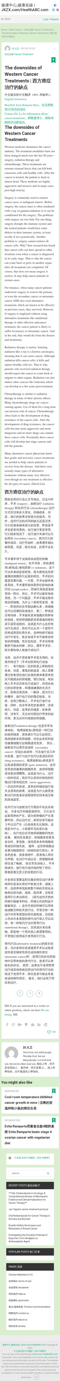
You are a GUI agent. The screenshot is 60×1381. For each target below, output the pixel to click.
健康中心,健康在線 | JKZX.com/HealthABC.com (24, 7)
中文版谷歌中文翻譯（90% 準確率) (30, 1351)
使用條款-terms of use (20, 1281)
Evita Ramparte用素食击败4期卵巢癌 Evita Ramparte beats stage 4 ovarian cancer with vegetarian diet (29, 1134)
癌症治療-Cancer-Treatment (19, 54)
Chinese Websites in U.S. (21, 1274)
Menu (7, 19)
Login (45, 19)
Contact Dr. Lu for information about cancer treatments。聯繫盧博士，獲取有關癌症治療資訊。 (29, 118)
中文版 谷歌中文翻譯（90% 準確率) (31, 1157)
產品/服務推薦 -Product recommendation (29, 1307)
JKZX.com (37, 1354)
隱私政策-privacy (17, 1326)
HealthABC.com (50, 1354)
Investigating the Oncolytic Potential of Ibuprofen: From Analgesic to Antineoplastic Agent (28, 1238)
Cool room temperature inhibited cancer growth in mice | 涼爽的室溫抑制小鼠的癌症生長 (28, 1102)
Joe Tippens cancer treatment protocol (28, 1209)
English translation (15, 99)
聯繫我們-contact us (19, 1313)
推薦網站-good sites (19, 1300)
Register (54, 19)
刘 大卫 (15, 48)
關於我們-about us (18, 1319)
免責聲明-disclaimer (19, 1287)
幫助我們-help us (17, 1294)
